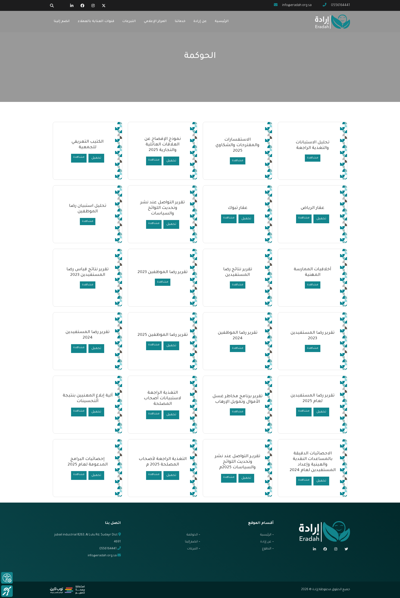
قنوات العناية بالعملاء (96, 21)
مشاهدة (312, 158)
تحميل (171, 161)
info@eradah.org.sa (296, 5)
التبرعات (129, 21)
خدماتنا (180, 21)
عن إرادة (200, 21)
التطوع (266, 549)
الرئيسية (222, 21)
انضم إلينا (62, 21)
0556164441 (340, 5)
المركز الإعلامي (155, 21)
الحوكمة (192, 535)
